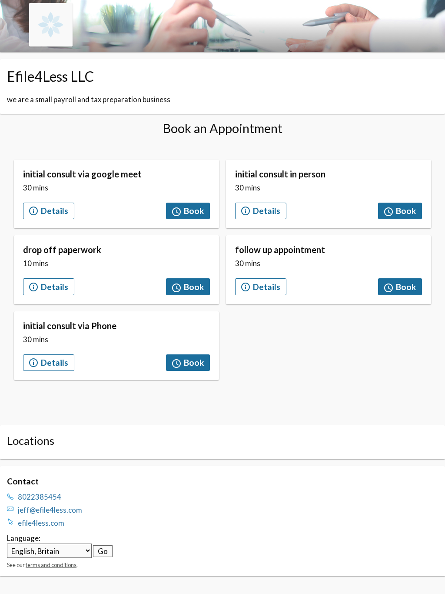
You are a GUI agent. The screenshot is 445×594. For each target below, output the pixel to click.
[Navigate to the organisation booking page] (51, 43)
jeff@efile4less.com (50, 509)
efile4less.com (41, 522)
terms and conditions (51, 564)
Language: (23, 538)
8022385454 (39, 496)
